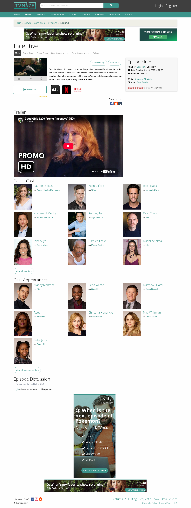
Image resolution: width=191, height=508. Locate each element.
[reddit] (116, 104)
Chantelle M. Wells (143, 78)
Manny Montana (44, 285)
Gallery (96, 53)
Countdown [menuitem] (114, 14)
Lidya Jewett (41, 340)
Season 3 (141, 66)
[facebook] (112, 104)
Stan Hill (95, 288)
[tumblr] (120, 104)
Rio (38, 288)
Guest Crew (42, 53)
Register (171, 6)
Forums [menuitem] (128, 14)
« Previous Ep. (98, 62)
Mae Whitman (152, 312)
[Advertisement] (74, 34)
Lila (147, 244)
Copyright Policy (149, 503)
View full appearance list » (27, 370)
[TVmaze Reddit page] (40, 499)
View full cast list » (24, 271)
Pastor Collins (97, 244)
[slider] (139, 88)
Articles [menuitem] (72, 14)
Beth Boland (96, 316)
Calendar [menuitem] (99, 14)
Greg (93, 189)
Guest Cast (28, 53)
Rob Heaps (150, 185)
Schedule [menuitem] (86, 14)
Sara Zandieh (143, 82)
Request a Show (149, 499)
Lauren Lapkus (43, 185)
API (127, 499)
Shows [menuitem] (17, 14)
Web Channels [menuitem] (57, 14)
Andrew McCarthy (45, 213)
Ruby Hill (41, 316)
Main (17, 53)
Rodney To (95, 213)
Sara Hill (40, 344)
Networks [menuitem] (41, 14)
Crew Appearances (80, 53)
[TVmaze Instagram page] (36, 499)
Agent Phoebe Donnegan (48, 189)
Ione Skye (40, 241)
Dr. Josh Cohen (153, 189)
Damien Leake (98, 241)
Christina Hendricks (101, 312)
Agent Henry (97, 217)
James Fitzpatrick (45, 217)
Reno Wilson (96, 285)
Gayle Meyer (43, 244)
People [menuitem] (28, 14)
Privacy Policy (165, 503)
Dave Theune (151, 213)
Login (159, 6)
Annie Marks (151, 316)
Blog (134, 499)
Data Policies (169, 499)
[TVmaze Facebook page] (32, 499)
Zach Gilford (96, 185)
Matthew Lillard (153, 285)
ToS (175, 503)
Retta (37, 312)
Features (117, 499)
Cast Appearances (59, 53)
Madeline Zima (152, 241)
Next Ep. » (114, 62)
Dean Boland (152, 288)
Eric (147, 217)
